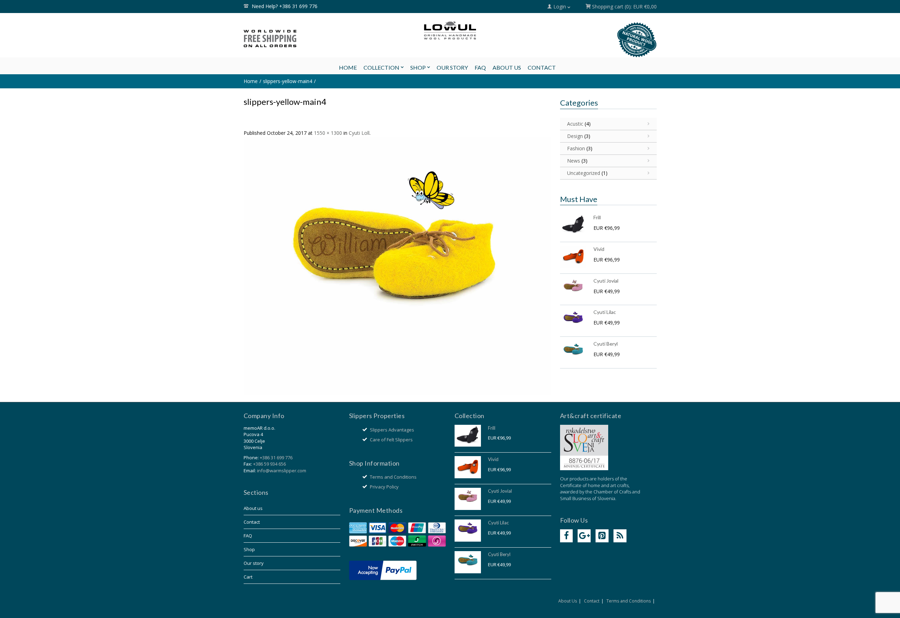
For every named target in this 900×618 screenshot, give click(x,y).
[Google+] (584, 535)
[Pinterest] (602, 535)
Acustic (575, 123)
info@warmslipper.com (281, 470)
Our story (254, 563)
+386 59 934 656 (269, 464)
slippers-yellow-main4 (287, 81)
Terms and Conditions (393, 477)
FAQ (248, 535)
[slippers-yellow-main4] (397, 265)
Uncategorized (583, 173)
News (573, 160)
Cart (248, 577)
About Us (567, 601)
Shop (249, 549)
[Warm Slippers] (450, 30)
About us (253, 508)
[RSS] (619, 535)
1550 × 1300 (328, 133)
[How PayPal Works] (383, 570)
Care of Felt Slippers (391, 439)
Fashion (576, 148)
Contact (252, 522)
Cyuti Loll (359, 133)
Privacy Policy (384, 487)
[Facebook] (566, 535)
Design (575, 136)
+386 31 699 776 (276, 457)
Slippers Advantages (392, 430)
